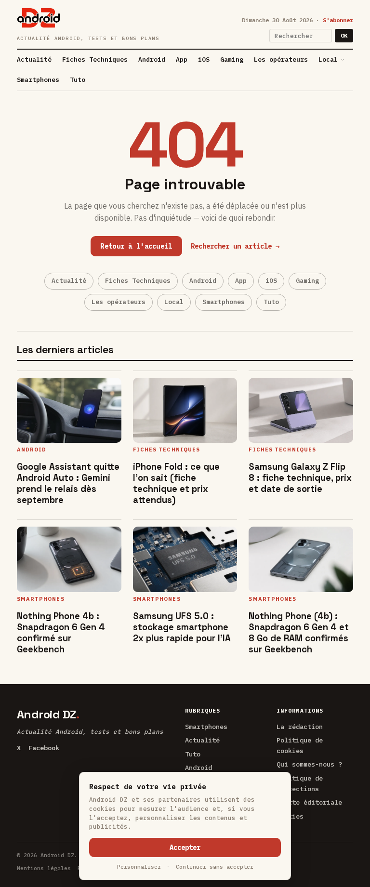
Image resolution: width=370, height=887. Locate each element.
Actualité (34, 59)
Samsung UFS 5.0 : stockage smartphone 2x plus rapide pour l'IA (182, 627)
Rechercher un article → (235, 246)
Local (328, 59)
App (181, 59)
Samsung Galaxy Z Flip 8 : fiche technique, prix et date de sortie (300, 477)
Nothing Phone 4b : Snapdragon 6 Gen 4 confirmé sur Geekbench (61, 632)
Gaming (231, 59)
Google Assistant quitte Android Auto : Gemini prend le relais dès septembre (68, 483)
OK (344, 35)
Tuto (77, 80)
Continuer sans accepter (214, 866)
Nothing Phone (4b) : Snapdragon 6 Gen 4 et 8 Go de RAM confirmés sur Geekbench (299, 632)
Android (151, 59)
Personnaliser (139, 866)
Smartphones (38, 80)
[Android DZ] (39, 18)
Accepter (185, 847)
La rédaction (300, 726)
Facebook (43, 747)
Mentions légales (44, 868)
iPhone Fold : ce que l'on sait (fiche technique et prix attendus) (176, 483)
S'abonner (338, 20)
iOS (204, 59)
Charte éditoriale (309, 802)
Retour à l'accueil (136, 246)
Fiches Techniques (95, 59)
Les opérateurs (281, 59)
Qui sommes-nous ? (309, 764)
